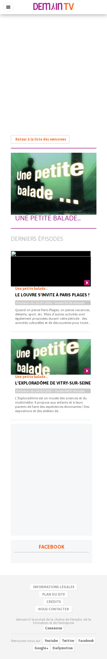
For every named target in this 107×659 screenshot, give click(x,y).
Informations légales (53, 587)
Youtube (51, 641)
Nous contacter (53, 609)
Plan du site (53, 594)
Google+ (42, 648)
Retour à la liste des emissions (40, 139)
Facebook (86, 641)
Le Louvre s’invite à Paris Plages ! (52, 294)
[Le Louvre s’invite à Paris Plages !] (51, 275)
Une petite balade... (31, 289)
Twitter (68, 641)
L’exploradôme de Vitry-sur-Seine (53, 383)
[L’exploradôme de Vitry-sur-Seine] (51, 361)
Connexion (53, 628)
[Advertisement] (53, 71)
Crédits (54, 602)
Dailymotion (63, 648)
